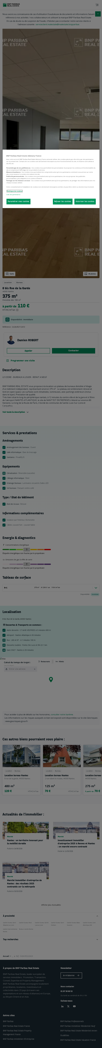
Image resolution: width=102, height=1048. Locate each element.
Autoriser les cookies (85, 202)
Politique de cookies (14, 191)
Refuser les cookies (62, 202)
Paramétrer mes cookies (18, 202)
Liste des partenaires (13, 194)
